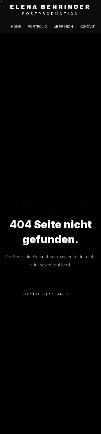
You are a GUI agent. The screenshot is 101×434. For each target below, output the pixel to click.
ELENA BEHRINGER (50, 7)
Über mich (63, 26)
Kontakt (87, 26)
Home (16, 26)
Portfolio (37, 26)
